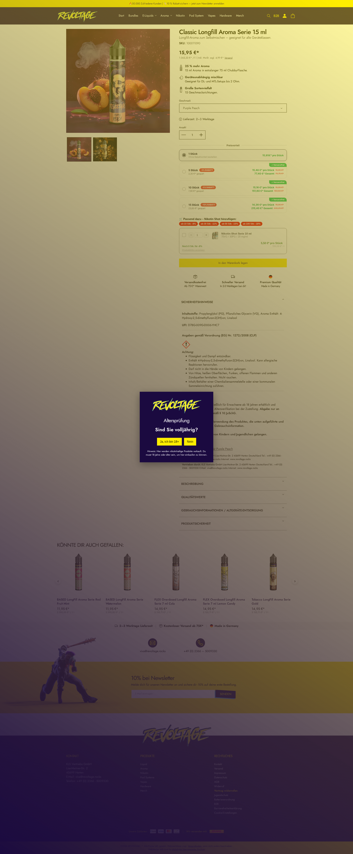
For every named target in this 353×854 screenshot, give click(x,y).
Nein (190, 441)
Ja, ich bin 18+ (169, 441)
